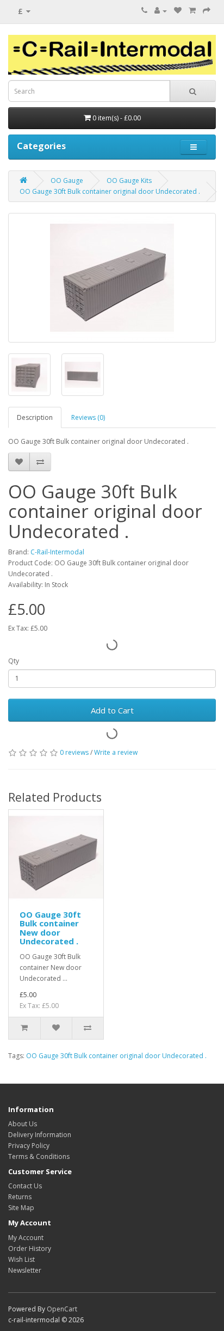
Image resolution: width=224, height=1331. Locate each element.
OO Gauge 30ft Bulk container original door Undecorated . (110, 191)
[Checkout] (206, 10)
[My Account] (160, 10)
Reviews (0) (88, 417)
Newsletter (24, 1270)
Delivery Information (39, 1134)
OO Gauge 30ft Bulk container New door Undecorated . (50, 928)
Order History (29, 1248)
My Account (25, 1237)
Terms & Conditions (39, 1156)
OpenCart (62, 1309)
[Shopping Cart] (192, 10)
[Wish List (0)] (178, 10)
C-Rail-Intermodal (57, 552)
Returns (20, 1196)
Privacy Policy (28, 1145)
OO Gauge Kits (129, 180)
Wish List (21, 1259)
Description (35, 417)
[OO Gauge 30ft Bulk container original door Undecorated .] (112, 278)
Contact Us (25, 1185)
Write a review (116, 752)
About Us (22, 1123)
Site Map (21, 1207)
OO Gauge (67, 180)
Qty (13, 661)
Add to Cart (112, 710)
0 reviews (74, 752)
